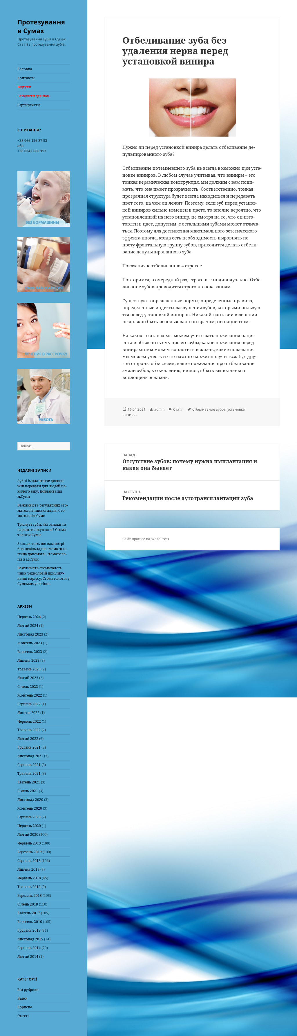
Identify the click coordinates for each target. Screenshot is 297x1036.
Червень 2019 (29, 843)
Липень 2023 (28, 660)
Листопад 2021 (30, 756)
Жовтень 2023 (29, 642)
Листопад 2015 (30, 939)
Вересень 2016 (29, 921)
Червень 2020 (29, 825)
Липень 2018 (28, 869)
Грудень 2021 (29, 747)
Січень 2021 (27, 790)
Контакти (26, 78)
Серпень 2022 (29, 704)
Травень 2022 (29, 729)
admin (159, 409)
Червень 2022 (29, 721)
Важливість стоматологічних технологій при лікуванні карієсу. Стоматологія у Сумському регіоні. (43, 576)
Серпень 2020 (29, 817)
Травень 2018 (29, 886)
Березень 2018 (29, 895)
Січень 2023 (27, 686)
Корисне (24, 1007)
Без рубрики (28, 989)
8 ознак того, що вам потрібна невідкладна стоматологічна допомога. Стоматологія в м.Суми (42, 551)
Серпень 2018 (29, 860)
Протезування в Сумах (41, 26)
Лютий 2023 (27, 677)
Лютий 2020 (27, 834)
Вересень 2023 (29, 651)
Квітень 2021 (28, 782)
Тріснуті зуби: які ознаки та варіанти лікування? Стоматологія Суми (42, 529)
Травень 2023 (29, 669)
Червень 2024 (29, 616)
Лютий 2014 (27, 956)
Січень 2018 (27, 904)
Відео (22, 998)
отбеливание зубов (209, 409)
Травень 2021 (29, 773)
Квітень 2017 (28, 912)
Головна (24, 69)
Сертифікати (28, 105)
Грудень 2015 (29, 930)
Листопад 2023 (30, 634)
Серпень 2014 (29, 947)
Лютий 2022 (27, 738)
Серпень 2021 (29, 764)
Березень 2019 (29, 851)
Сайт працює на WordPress (145, 538)
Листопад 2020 (30, 799)
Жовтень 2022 (29, 695)
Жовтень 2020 (29, 808)
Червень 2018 (29, 878)
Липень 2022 (28, 712)
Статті (23, 1015)
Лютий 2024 (27, 625)
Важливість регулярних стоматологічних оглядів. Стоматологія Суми (42, 510)
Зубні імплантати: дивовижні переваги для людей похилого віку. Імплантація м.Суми (42, 488)
